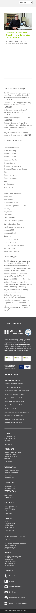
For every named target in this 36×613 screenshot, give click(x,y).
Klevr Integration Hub (12, 224)
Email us (12, 592)
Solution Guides (10, 242)
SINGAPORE (9, 503)
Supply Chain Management (14, 245)
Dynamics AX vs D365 (10, 408)
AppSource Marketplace (18, 603)
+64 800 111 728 (9, 478)
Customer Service (10, 178)
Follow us (12, 581)
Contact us (13, 576)
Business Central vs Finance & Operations (16, 412)
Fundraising (8, 196)
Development (9, 184)
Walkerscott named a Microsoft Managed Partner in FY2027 (15, 111)
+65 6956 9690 (8, 513)
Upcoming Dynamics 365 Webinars (14, 394)
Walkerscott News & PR (19, 43)
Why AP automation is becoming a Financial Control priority (16, 134)
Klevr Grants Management (13, 221)
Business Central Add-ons (12, 380)
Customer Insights (10, 175)
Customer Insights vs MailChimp (14, 419)
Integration (8, 212)
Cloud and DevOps (11, 160)
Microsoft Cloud (10, 233)
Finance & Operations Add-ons (13, 384)
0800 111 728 (8, 476)
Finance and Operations (13, 193)
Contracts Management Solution (16, 169)
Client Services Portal (17, 598)
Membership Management (14, 227)
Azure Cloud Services (11, 147)
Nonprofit (7, 236)
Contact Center (9, 163)
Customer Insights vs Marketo (13, 423)
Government (8, 199)
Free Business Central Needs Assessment (16, 391)
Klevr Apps (8, 215)
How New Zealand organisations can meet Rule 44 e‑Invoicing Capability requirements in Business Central (17, 95)
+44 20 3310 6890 (9, 531)
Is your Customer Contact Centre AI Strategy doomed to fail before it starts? (17, 307)
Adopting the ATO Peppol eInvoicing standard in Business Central (17, 103)
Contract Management (12, 166)
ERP (5, 190)
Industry (7, 209)
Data (16, 41)
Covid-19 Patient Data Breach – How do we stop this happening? (18, 35)
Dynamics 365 (9, 187)
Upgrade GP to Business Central (13, 405)
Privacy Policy (21, 611)
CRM (5, 172)
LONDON (8, 518)
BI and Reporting (10, 151)
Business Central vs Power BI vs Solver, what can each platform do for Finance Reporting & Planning (18, 125)
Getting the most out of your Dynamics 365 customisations (15, 296)
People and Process (11, 239)
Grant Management (11, 202)
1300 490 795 (8, 444)
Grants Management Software (15, 205)
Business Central (10, 154)
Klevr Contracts (9, 218)
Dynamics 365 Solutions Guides (13, 398)
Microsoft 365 (9, 230)
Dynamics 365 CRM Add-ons (12, 387)
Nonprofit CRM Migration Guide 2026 (17, 118)
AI (4, 144)
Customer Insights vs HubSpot (13, 415)
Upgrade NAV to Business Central (14, 401)
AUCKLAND (9, 483)
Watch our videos (15, 587)
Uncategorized (9, 248)
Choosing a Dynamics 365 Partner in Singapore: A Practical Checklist (17, 301)
